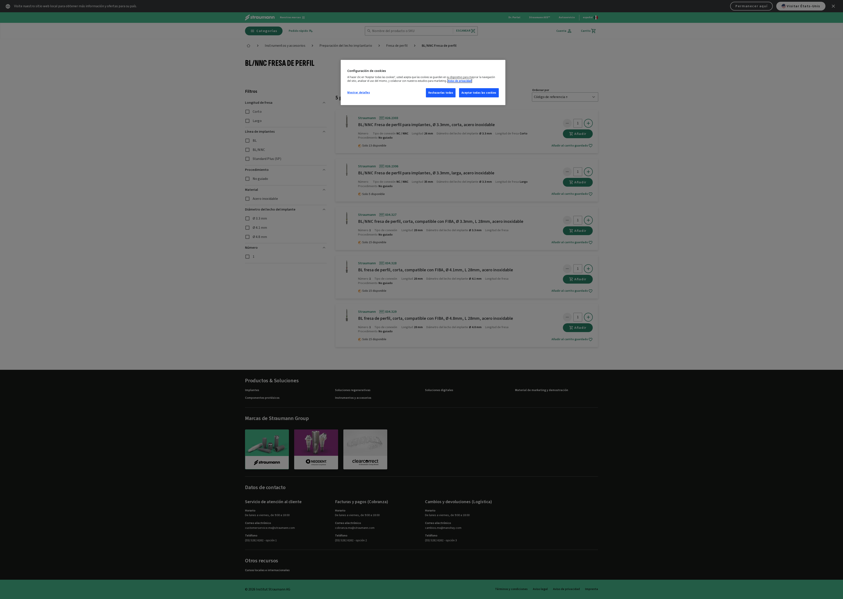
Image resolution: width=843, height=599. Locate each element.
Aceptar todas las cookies (478, 92)
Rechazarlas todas (440, 92)
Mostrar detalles (358, 92)
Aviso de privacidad (460, 80)
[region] (423, 82)
